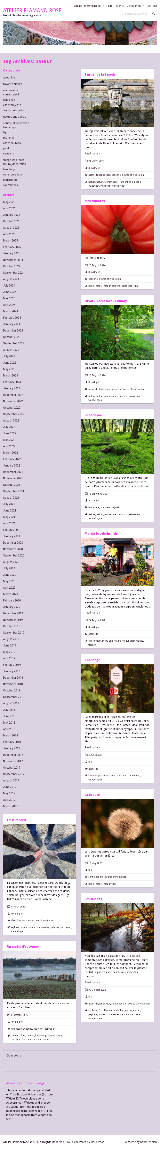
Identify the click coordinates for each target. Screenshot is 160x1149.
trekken (92, 645)
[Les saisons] (117, 927)
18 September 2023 (98, 493)
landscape (9, 127)
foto (101, 1010)
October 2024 (11, 266)
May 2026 (9, 202)
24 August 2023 (97, 620)
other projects (12, 105)
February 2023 (12, 382)
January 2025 (11, 253)
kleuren (108, 1010)
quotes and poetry (14, 116)
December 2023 (13, 330)
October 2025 (11, 221)
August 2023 (11, 349)
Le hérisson (93, 415)
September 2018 (13, 696)
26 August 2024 (97, 265)
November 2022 (13, 401)
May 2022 (9, 439)
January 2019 (11, 671)
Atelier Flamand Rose (87, 5)
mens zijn (107, 640)
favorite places (12, 84)
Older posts (12, 1055)
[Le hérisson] (117, 446)
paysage (121, 775)
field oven (9, 99)
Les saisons (93, 899)
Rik (90, 761)
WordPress (97, 1142)
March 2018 (10, 735)
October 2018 (11, 690)
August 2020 (11, 561)
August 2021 (11, 497)
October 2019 (11, 626)
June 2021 (9, 510)
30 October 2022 (97, 990)
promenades (111, 182)
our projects (10, 90)
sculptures (10, 179)
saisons (136, 182)
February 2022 (12, 459)
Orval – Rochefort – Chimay (106, 301)
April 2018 (9, 729)
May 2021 (9, 517)
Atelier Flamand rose (32, 10)
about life (9, 77)
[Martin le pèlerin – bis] (117, 562)
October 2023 (11, 337)
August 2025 (11, 227)
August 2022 (11, 420)
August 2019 (11, 639)
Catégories (134, 5)
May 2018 (9, 722)
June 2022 (9, 433)
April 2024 (9, 304)
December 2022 (13, 394)
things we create (13, 159)
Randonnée (125, 182)
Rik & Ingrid (94, 168)
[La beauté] (117, 823)
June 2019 (9, 645)
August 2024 (11, 279)
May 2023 (9, 369)
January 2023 (11, 388)
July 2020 (9, 568)
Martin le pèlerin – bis (101, 533)
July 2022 (9, 427)
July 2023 (9, 356)
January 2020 (11, 606)
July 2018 (9, 709)
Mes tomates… (96, 201)
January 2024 (11, 324)
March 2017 (10, 806)
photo (102, 1014)
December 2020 (13, 542)
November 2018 (13, 684)
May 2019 (9, 651)
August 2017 (11, 780)
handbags (9, 169)
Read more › (92, 153)
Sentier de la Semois (100, 74)
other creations (13, 174)
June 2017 (9, 786)
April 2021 (9, 523)
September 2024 (13, 272)
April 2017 (9, 799)
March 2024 (10, 311)
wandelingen (118, 185)
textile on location (14, 110)
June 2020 (9, 574)
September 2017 (13, 774)
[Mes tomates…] (117, 229)
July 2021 (9, 504)
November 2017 (13, 761)
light (6, 132)
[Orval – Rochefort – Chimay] (117, 332)
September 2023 (13, 343)
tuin (136, 286)
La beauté (92, 795)
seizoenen (93, 185)
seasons (8, 153)
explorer (15, 927)
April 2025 (9, 234)
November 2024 (13, 259)
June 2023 (9, 362)
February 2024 (12, 317)
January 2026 (11, 214)
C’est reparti (16, 820)
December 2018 (13, 677)
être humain (94, 640)
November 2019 (13, 619)
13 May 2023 (95, 863)
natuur (99, 182)
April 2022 (9, 446)
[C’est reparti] (39, 851)
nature (91, 182)
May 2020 (9, 581)
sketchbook (10, 185)
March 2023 (10, 375)
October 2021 (11, 484)
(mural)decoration (14, 164)
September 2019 (13, 632)
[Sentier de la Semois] (117, 103)
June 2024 (9, 292)
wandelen (105, 185)
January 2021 (11, 536)
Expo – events (115, 5)
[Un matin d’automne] (39, 975)
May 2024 (9, 298)
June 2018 (9, 716)
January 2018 (11, 748)
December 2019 (13, 613)
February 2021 (12, 529)
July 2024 (9, 285)
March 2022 (10, 452)
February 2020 (12, 600)
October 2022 (11, 407)
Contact (152, 5)
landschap (94, 775)
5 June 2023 (95, 755)
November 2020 (13, 549)
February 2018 (12, 741)
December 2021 (13, 472)
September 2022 (13, 414)
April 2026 (9, 208)
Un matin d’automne (23, 946)
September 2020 (13, 555)
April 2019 (9, 658)
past (6, 148)
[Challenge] (117, 688)
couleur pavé (11, 94)
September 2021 (13, 491)
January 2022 (11, 465)
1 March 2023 (18, 906)
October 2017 (11, 767)
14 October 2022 (19, 1015)
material (8, 137)
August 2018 (11, 703)
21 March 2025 (96, 161)
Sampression (148, 1142)
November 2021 (13, 478)
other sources (12, 143)
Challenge (92, 660)
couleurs (93, 1010)
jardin (91, 286)
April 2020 (9, 587)
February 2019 (12, 664)
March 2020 (10, 594)
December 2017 (13, 754)
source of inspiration (16, 123)
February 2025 (12, 247)
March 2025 (10, 240)
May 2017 (9, 793)
